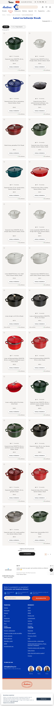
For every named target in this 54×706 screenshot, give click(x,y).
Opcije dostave (8, 638)
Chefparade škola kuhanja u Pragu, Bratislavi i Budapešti (37, 644)
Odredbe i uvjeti (8, 641)
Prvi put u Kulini (32, 636)
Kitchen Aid (31, 615)
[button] (27, 27)
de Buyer (30, 623)
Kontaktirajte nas (8, 646)
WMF (29, 607)
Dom (5, 623)
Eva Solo (30, 626)
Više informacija (14, 701)
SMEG (29, 613)
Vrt (5, 615)
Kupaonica (7, 618)
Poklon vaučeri (32, 633)
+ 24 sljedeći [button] (27, 553)
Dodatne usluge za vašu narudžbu (13, 633)
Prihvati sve (43, 699)
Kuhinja (6, 607)
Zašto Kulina (31, 650)
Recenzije (30, 630)
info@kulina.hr (10, 667)
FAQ (29, 638)
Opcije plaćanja (8, 636)
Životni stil (7, 621)
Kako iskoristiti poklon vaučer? (36, 653)
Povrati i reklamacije (9, 630)
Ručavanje (6, 610)
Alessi (29, 610)
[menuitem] (4, 11)
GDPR (5, 643)
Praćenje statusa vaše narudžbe (36, 648)
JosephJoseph (31, 618)
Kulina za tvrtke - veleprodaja (36, 641)
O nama (30, 655)
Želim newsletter (41, 598)
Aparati (6, 613)
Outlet (6, 626)
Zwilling (30, 621)
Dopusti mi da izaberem (8, 702)
